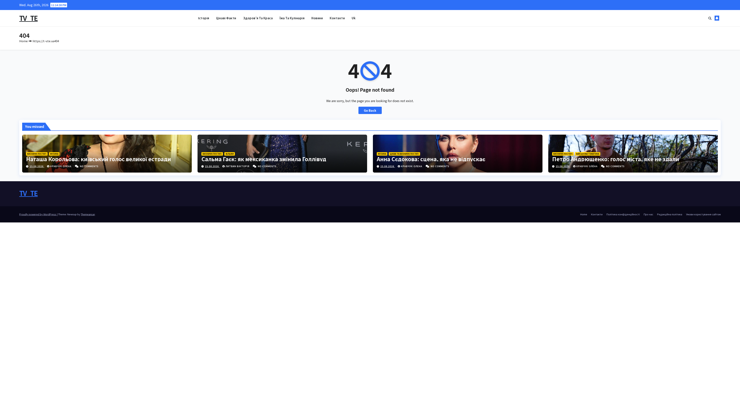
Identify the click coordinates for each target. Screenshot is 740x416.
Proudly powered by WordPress (38, 214)
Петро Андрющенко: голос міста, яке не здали (615, 159)
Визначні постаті (36, 153)
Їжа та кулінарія (292, 18)
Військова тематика (587, 153)
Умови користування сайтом (703, 214)
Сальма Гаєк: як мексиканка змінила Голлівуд (263, 159)
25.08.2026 (37, 166)
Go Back (370, 110)
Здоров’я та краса (258, 18)
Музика (54, 153)
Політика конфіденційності (623, 214)
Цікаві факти (226, 18)
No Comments (89, 166)
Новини (317, 18)
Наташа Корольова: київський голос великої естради (98, 159)
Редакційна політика (669, 214)
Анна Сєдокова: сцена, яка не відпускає (431, 159)
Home (23, 41)
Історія (203, 18)
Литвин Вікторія (238, 166)
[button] (709, 18)
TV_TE (28, 18)
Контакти (337, 18)
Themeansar (88, 214)
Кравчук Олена (61, 166)
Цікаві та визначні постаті (404, 153)
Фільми (229, 153)
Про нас (648, 214)
